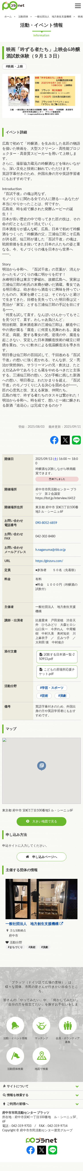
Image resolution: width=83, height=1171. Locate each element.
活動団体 (23, 16)
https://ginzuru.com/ (49, 561)
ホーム (8, 16)
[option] (41, 96)
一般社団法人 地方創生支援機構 (53, 16)
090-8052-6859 (46, 523)
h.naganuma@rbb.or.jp (50, 549)
